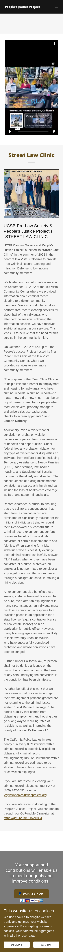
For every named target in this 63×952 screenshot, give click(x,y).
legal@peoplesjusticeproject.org (25, 795)
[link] (22, 6)
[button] (56, 7)
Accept (46, 944)
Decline (16, 944)
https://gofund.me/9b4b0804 (23, 818)
